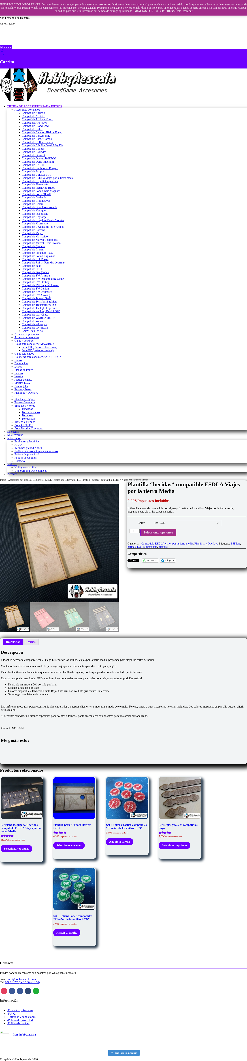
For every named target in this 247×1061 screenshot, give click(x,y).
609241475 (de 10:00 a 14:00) (22, 982)
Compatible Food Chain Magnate (41, 190)
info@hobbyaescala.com (22, 979)
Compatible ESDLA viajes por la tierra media (48, 177)
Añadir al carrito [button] (119, 841)
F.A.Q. (18, 444)
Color (141, 522)
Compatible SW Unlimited (37, 291)
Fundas (18, 373)
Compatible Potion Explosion (38, 256)
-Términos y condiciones (21, 1016)
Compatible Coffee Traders (37, 142)
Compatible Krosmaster (35, 223)
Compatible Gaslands (34, 197)
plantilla (163, 546)
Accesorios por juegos (27, 109)
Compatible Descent (33, 155)
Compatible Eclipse (33, 171)
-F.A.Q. (11, 1013)
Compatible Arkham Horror (37, 119)
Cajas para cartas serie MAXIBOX (34, 343)
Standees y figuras (24, 399)
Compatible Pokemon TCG (37, 252)
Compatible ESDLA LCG (37, 174)
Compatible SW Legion (35, 288)
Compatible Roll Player (35, 259)
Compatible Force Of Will (36, 194)
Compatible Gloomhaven (36, 200)
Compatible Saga (31, 265)
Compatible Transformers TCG (39, 304)
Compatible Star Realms (35, 272)
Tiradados (27, 408)
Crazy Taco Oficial (32, 330)
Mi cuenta (6, 47)
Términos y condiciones (28, 447)
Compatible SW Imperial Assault (40, 285)
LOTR (141, 546)
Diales (18, 366)
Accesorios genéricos (26, 334)
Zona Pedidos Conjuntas (28, 428)
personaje (151, 546)
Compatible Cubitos (33, 148)
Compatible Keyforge (34, 216)
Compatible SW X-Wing (36, 295)
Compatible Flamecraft (35, 184)
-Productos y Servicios (20, 1010)
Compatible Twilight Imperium (39, 308)
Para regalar (21, 386)
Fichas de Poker (23, 369)
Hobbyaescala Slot (25, 467)
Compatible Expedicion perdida (40, 181)
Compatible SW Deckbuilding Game (43, 278)
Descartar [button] (187, 10)
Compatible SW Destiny (36, 282)
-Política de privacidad (20, 1020)
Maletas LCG (22, 382)
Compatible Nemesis (33, 246)
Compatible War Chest (35, 314)
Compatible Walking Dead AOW (41, 311)
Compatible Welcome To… (37, 321)
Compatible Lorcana (33, 230)
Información (14, 438)
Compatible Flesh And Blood (38, 187)
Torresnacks (28, 418)
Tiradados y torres (24, 405)
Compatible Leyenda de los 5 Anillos (43, 226)
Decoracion (21, 363)
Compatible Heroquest (34, 210)
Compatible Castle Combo (37, 138)
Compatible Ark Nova (34, 122)
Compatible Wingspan (34, 324)
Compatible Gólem (32, 203)
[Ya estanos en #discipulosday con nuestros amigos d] (123, 1045)
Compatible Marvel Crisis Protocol (41, 243)
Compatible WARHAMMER (38, 317)
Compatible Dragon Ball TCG (39, 158)
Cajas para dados (24, 353)
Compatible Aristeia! (33, 116)
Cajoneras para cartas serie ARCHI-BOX (38, 356)
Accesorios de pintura (26, 337)
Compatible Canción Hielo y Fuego (42, 132)
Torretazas (27, 415)
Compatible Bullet (32, 129)
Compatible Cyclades (34, 151)
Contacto (19, 460)
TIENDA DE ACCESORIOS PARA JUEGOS (34, 106)
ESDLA (235, 543)
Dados (18, 360)
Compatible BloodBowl (35, 125)
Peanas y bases (22, 389)
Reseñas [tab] (30, 641)
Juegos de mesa (23, 379)
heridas (131, 546)
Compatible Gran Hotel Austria (39, 207)
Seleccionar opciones (158, 532)
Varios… (12, 464)
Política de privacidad (26, 454)
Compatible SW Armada (36, 275)
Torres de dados (31, 412)
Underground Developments (30, 470)
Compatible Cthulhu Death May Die (42, 145)
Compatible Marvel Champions (40, 239)
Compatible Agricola (33, 112)
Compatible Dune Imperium (38, 161)
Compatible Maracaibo (35, 236)
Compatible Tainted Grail (36, 298)
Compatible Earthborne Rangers (40, 168)
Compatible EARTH (33, 164)
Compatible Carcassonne (36, 135)
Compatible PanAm (33, 249)
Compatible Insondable (35, 213)
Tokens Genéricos (24, 402)
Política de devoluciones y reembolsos (36, 451)
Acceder (12, 473)
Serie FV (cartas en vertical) (38, 350)
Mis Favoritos (15, 434)
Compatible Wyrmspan (35, 327)
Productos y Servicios (26, 441)
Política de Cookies (25, 457)
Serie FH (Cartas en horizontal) (39, 347)
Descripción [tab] (13, 641)
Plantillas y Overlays (26, 392)
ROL (17, 395)
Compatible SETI (32, 269)
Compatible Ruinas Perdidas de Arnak (43, 262)
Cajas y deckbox (23, 340)
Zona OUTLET (23, 425)
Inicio (3, 480)
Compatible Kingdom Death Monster (43, 220)
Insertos (18, 376)
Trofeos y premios (24, 421)
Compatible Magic (32, 233)
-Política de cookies (18, 1023)
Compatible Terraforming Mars (39, 301)
